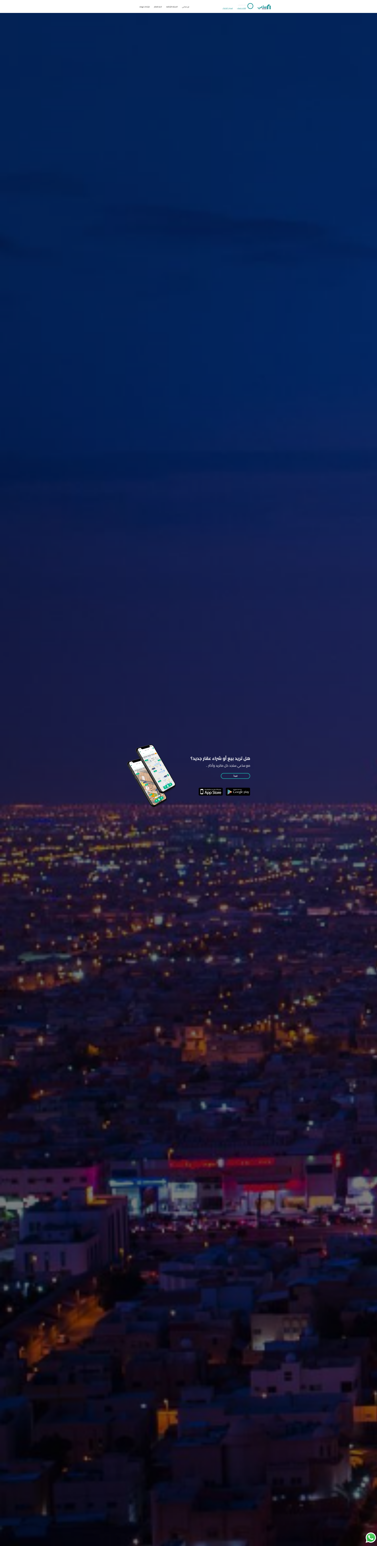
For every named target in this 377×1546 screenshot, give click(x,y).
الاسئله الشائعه (172, 6)
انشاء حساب (241, 8)
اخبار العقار (158, 6)
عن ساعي (185, 6)
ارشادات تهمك (144, 6)
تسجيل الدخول (228, 8)
